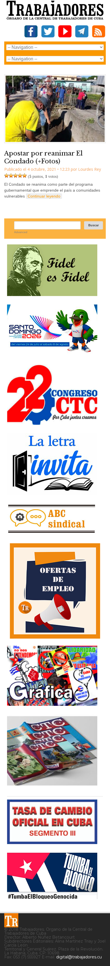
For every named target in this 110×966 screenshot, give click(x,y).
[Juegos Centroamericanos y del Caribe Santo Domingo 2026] (52, 354)
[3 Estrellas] (15, 175)
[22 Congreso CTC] (52, 423)
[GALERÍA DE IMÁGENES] (52, 704)
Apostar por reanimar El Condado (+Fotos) (43, 157)
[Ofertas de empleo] (55, 591)
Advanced (20, 232)
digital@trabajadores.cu (79, 957)
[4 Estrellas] (20, 175)
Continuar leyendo (44, 196)
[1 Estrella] (6, 175)
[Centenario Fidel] (52, 294)
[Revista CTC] (52, 785)
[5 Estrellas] (24, 175)
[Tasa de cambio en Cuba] (52, 842)
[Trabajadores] (11, 920)
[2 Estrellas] (11, 175)
